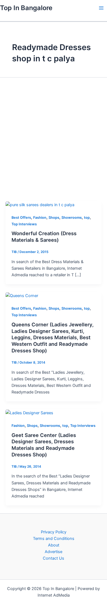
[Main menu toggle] (101, 8)
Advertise (53, 551)
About (53, 545)
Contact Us (53, 558)
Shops (54, 217)
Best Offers (21, 217)
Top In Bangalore (26, 8)
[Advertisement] (53, 139)
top (87, 217)
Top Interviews (24, 224)
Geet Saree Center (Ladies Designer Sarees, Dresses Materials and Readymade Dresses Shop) (44, 445)
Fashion (39, 217)
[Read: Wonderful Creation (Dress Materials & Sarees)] (39, 204)
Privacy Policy (53, 532)
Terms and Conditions (53, 538)
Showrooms (71, 217)
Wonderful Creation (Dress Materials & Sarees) (44, 236)
